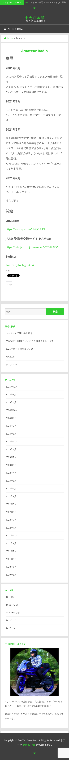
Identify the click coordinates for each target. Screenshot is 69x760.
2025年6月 (11, 394)
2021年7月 (11, 551)
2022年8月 (11, 504)
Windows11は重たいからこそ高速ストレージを (30, 340)
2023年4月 (11, 472)
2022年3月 (11, 519)
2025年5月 (11, 402)
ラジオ (12, 628)
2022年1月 (11, 527)
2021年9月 (11, 543)
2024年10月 (12, 410)
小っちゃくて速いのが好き (19, 333)
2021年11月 (12, 535)
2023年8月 (11, 449)
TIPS (11, 596)
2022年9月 (11, 496)
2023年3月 (11, 480)
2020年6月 (11, 566)
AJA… (26, 4)
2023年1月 (11, 488)
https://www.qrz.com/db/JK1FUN (25, 229)
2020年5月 (11, 574)
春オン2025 (11, 364)
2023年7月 (11, 457)
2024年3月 (11, 433)
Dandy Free (29, 744)
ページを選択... (16, 28)
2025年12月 (12, 386)
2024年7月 (11, 425)
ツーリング (14, 612)
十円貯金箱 (35, 17)
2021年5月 (11, 558)
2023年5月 (11, 464)
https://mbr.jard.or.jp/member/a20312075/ (32, 247)
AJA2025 (10, 356)
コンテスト (14, 604)
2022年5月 (11, 511)
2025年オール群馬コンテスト (20, 348)
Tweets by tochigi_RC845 (20, 265)
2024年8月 (11, 417)
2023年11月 (12, 441)
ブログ (12, 620)
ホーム (10, 38)
